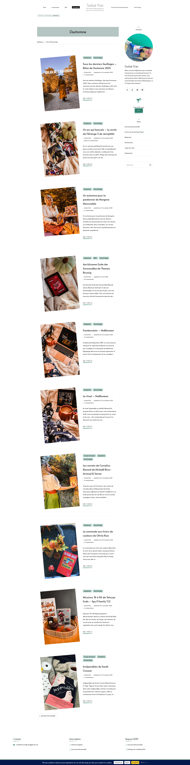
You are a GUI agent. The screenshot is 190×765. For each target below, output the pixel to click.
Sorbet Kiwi (95, 5)
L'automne (87, 58)
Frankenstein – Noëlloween (98, 330)
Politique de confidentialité (136, 749)
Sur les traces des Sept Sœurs (119, 7)
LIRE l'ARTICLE (87, 98)
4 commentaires (89, 210)
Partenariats (129, 142)
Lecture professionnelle (132, 127)
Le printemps (55, 7)
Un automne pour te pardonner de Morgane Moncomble (96, 199)
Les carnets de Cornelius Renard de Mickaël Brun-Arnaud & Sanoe (97, 469)
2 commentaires (89, 403)
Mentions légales (77, 745)
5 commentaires (89, 677)
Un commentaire (89, 279)
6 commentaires (89, 75)
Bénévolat (128, 137)
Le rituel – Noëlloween (95, 396)
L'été (139, 110)
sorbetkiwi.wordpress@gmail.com (27, 745)
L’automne (76, 7)
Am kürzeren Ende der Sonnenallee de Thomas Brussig (96, 268)
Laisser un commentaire (91, 141)
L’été (66, 7)
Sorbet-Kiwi (87, 72)
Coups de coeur (89, 456)
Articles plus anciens (48, 716)
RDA (95, 258)
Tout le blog (137, 7)
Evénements (129, 153)
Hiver (44, 7)
